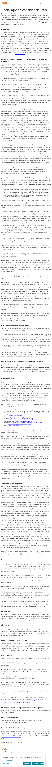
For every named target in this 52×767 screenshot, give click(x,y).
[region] (23, 759)
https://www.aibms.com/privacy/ (15, 415)
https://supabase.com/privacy (16, 425)
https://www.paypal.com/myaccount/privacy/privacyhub (20, 419)
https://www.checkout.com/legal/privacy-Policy (22, 421)
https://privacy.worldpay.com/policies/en (19, 417)
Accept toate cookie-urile (38, 763)
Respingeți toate (27, 763)
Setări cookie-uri (6, 763)
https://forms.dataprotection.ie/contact (11, 737)
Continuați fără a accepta (40, 754)
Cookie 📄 (10, 760)
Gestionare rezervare (33, 3)
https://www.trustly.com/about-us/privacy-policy (19, 424)
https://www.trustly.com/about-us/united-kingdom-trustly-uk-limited (25, 422)
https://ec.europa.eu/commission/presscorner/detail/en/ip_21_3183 (23, 526)
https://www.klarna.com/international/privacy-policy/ (20, 418)
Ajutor (41, 3)
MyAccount (47, 3)
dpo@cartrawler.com (20, 54)
